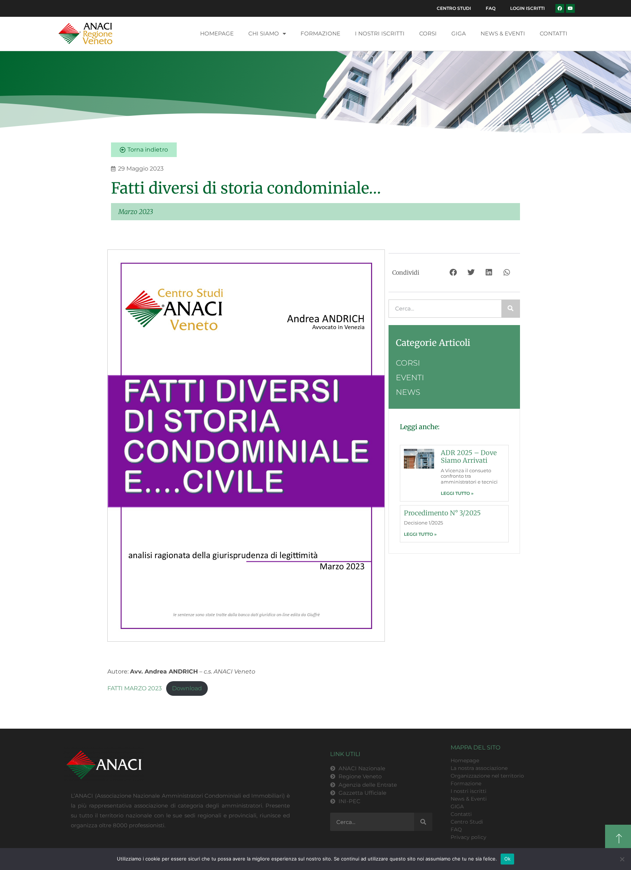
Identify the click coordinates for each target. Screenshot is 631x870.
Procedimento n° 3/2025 (442, 513)
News (408, 392)
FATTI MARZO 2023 (134, 688)
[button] (454, 272)
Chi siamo (263, 33)
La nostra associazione (479, 768)
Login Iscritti (527, 8)
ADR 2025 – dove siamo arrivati (469, 457)
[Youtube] (570, 8)
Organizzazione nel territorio (487, 775)
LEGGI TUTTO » (457, 493)
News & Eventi (503, 33)
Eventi (410, 377)
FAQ (491, 8)
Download (187, 688)
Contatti (553, 33)
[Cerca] (510, 308)
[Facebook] (559, 8)
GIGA (458, 33)
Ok (507, 859)
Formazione (320, 33)
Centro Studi (454, 8)
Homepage (217, 33)
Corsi (428, 33)
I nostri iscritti (380, 33)
